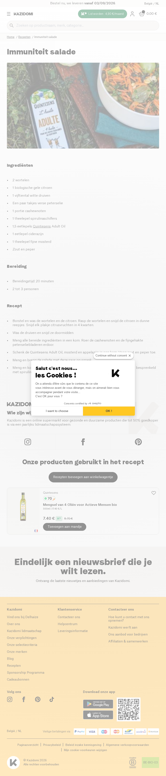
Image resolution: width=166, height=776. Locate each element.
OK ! (109, 411)
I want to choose (57, 411)
